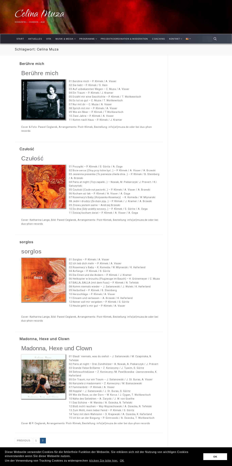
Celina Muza (39, 15)
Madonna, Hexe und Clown (45, 339)
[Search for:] (207, 39)
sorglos (26, 242)
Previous (23, 440)
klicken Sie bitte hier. (103, 460)
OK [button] (122, 460)
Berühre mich (32, 64)
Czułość (27, 149)
